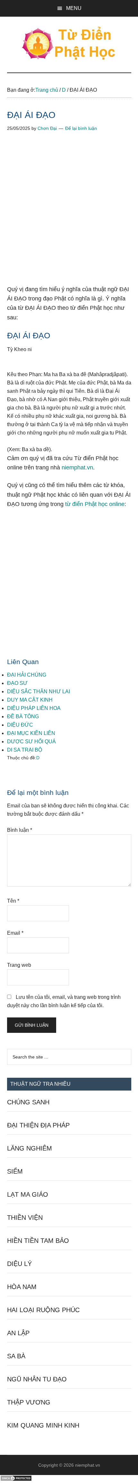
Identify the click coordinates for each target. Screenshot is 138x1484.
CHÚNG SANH (28, 1102)
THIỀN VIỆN (25, 1217)
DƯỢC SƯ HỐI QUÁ (31, 741)
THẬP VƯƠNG (28, 1402)
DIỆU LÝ (19, 1263)
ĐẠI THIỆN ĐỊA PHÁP (38, 1125)
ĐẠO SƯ (17, 683)
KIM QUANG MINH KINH (43, 1425)
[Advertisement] (69, 213)
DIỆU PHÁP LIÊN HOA (34, 708)
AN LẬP (18, 1332)
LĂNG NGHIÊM (29, 1148)
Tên (13, 901)
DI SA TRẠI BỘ (24, 750)
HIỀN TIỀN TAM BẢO (38, 1240)
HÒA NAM (22, 1286)
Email (15, 933)
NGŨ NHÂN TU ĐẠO (37, 1379)
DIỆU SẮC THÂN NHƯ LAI (38, 691)
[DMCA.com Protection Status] (16, 1479)
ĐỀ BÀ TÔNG (23, 716)
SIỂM (15, 1171)
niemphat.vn (77, 467)
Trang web (19, 965)
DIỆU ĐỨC (20, 725)
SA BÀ (16, 1356)
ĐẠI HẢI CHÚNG (26, 675)
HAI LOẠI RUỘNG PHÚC (43, 1309)
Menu (74, 8)
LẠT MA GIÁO (27, 1194)
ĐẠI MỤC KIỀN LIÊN (31, 733)
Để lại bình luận (81, 128)
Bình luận (19, 830)
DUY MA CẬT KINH (30, 700)
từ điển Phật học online (95, 504)
